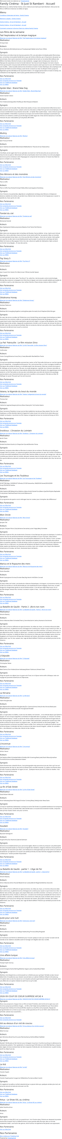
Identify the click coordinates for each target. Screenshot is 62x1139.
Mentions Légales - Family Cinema (10, 19)
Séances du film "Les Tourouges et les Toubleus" (27, 478)
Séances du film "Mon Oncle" (21, 518)
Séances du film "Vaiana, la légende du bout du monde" (29, 394)
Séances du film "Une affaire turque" (23, 958)
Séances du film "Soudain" (20, 829)
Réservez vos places (6, 38)
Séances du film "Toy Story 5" (21, 261)
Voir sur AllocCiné (5, 79)
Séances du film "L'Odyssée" (21, 658)
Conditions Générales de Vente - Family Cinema (14, 15)
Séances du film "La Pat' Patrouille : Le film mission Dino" (29, 345)
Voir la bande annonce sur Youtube (10, 81)
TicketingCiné (25, 1)
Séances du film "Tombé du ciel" (22, 216)
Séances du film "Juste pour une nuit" (23, 921)
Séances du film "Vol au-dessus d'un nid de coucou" (28, 1026)
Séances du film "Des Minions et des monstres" (26, 177)
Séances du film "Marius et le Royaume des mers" (27, 566)
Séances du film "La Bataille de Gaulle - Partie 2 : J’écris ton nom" (31, 610)
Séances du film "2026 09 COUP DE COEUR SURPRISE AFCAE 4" (31, 999)
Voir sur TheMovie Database (8, 82)
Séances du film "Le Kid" (19, 1067)
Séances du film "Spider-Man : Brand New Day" (26, 91)
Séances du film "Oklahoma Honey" (23, 300)
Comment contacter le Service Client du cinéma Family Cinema (19, 28)
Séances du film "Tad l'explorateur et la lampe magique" (29, 38)
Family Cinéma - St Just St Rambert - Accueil (13, 22)
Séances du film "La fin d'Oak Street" (23, 789)
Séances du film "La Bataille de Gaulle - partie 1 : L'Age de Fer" (31, 872)
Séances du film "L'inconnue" (21, 746)
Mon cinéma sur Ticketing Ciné (9, 1136)
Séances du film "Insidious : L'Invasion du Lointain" (27, 433)
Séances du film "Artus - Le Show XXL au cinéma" (27, 1102)
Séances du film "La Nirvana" (21, 696)
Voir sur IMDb (4, 84)
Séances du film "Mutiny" (20, 136)
